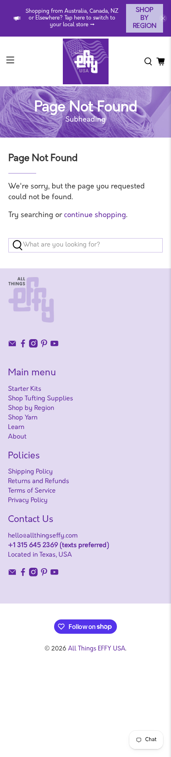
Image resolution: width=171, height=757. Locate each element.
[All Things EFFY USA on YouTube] (54, 346)
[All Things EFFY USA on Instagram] (33, 346)
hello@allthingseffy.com (43, 536)
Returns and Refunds (38, 481)
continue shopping (95, 215)
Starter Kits (24, 389)
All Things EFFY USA (96, 649)
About (17, 437)
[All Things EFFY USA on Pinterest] (44, 346)
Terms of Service (32, 491)
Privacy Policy (28, 500)
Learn (16, 427)
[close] (163, 18)
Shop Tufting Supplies (40, 399)
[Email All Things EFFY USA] (12, 346)
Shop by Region (144, 18)
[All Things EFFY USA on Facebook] (23, 346)
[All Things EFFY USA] (85, 61)
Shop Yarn (22, 418)
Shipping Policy (30, 472)
